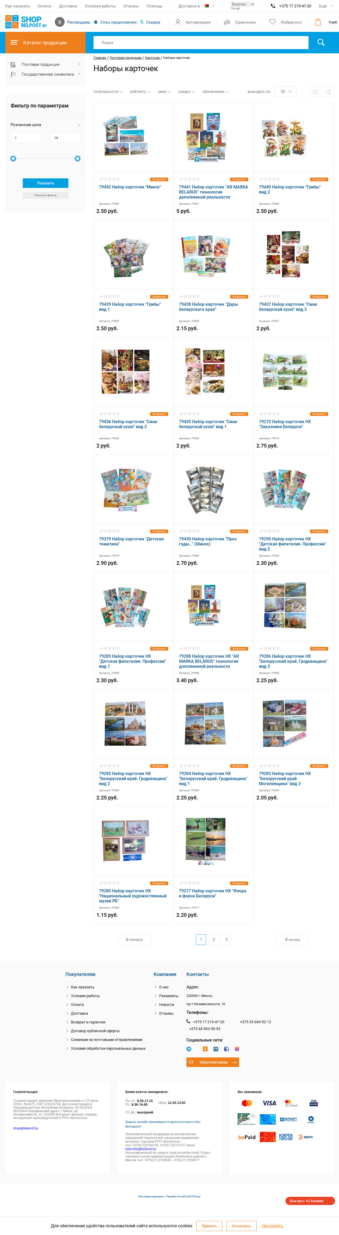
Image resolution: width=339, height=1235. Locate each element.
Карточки (152, 58)
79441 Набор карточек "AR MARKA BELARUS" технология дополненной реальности (213, 192)
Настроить (272, 1226)
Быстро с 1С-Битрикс (307, 1200)
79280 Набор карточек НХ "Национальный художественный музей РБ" (133, 895)
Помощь (154, 6)
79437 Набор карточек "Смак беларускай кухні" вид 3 (288, 307)
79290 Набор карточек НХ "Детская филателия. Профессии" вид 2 (292, 544)
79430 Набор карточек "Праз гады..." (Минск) (208, 541)
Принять (209, 1226)
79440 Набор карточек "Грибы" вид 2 (290, 189)
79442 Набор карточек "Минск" (130, 187)
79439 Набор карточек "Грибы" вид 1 (130, 307)
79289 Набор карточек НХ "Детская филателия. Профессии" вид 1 (132, 661)
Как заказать (17, 6)
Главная (99, 58)
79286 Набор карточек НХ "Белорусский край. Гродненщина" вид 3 (293, 661)
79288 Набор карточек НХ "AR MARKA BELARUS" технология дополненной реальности (209, 661)
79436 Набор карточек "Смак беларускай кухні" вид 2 (128, 424)
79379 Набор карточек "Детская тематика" (131, 541)
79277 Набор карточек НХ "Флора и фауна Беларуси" (212, 893)
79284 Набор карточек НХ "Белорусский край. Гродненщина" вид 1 (213, 778)
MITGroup (194, 1196)
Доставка (68, 6)
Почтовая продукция (126, 58)
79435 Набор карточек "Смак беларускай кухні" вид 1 (208, 424)
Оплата (44, 6)
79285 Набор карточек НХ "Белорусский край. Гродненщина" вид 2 (133, 778)
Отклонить (241, 1226)
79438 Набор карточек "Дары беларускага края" (208, 307)
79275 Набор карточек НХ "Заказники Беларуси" (285, 424)
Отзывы (131, 6)
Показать (45, 183)
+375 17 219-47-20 (295, 6)
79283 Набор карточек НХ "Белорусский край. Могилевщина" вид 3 (285, 778)
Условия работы (100, 6)
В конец (292, 939)
